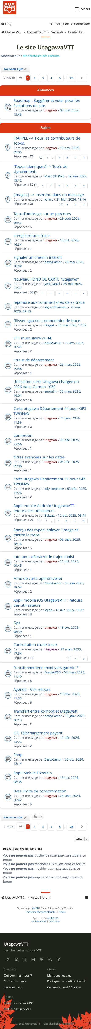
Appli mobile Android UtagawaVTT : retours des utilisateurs (44, 508)
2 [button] (34, 78)
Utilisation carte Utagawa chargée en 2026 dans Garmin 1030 (46, 384)
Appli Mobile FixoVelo (32, 772)
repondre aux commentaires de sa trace (49, 302)
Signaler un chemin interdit (37, 257)
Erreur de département (33, 359)
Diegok (49, 325)
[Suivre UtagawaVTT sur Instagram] (33, 959)
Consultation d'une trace (35, 644)
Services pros (13, 987)
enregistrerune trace (31, 235)
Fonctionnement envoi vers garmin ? (45, 667)
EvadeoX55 (52, 672)
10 (83, 521)
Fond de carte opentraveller (37, 578)
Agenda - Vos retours (32, 689)
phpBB (35, 908)
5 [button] (60, 78)
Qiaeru (62, 912)
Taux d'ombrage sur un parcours (42, 213)
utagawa (50, 110)
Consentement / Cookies (64, 987)
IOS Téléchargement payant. (38, 732)
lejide (48, 610)
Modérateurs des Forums (41, 56)
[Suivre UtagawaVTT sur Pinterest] (41, 959)
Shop (17, 754)
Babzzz (49, 515)
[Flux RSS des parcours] (50, 959)
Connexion (22, 435)
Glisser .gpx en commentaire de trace (46, 320)
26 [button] (71, 78)
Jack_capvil (52, 284)
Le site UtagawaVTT (45, 47)
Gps (16, 622)
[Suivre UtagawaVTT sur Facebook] (7, 959)
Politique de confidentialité (66, 981)
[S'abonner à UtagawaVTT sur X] (16, 959)
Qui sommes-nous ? (18, 975)
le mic (48, 199)
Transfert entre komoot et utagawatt (45, 711)
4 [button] (51, 78)
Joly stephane (54, 488)
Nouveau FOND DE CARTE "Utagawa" (46, 279)
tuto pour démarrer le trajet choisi (43, 556)
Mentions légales (59, 975)
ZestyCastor (53, 262)
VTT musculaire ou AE (32, 338)
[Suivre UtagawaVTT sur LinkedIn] (24, 959)
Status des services (17, 1009)
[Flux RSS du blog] (58, 959)
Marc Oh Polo (54, 176)
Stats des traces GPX (18, 1003)
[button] (20, 78)
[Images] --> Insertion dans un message (48, 194)
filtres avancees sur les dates (39, 457)
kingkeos (50, 649)
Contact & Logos (15, 981)
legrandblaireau (55, 307)
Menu (85, 9)
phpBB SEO (52, 918)
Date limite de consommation (39, 791)
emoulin (50, 391)
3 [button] (43, 78)
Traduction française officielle (40, 912)
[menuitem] (6, 23)
